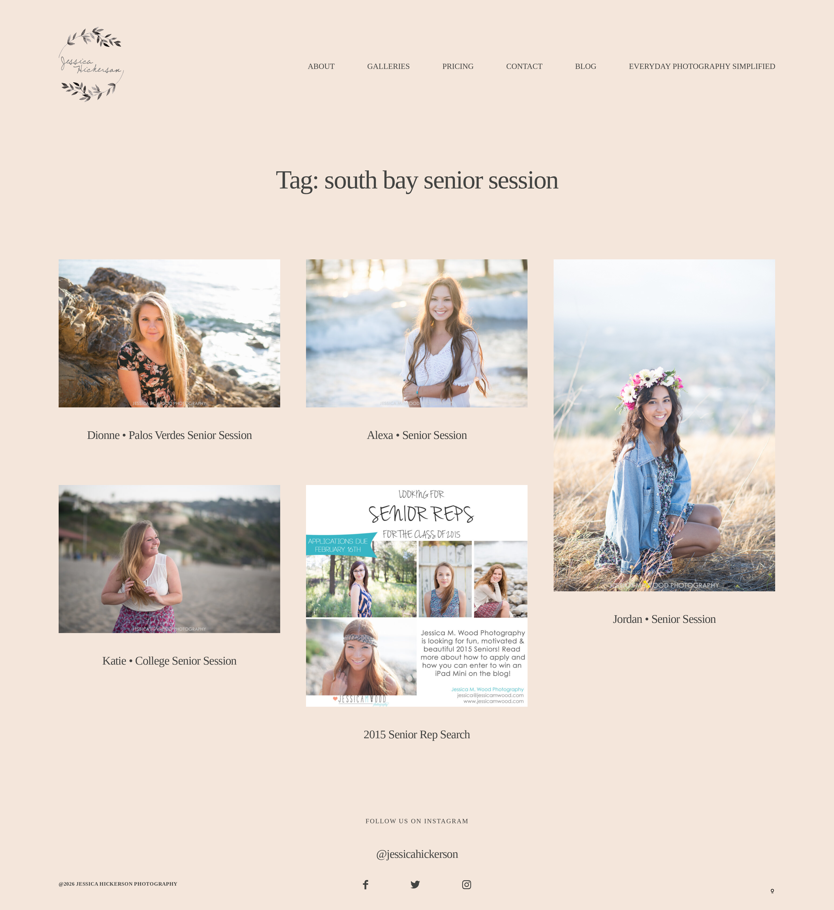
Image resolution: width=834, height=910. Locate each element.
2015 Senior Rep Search (417, 622)
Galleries (388, 66)
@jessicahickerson (417, 853)
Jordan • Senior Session (664, 451)
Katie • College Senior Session (169, 585)
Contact (524, 66)
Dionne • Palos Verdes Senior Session (169, 359)
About (321, 66)
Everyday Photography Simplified (702, 66)
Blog (585, 66)
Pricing (458, 66)
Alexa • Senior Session (417, 359)
